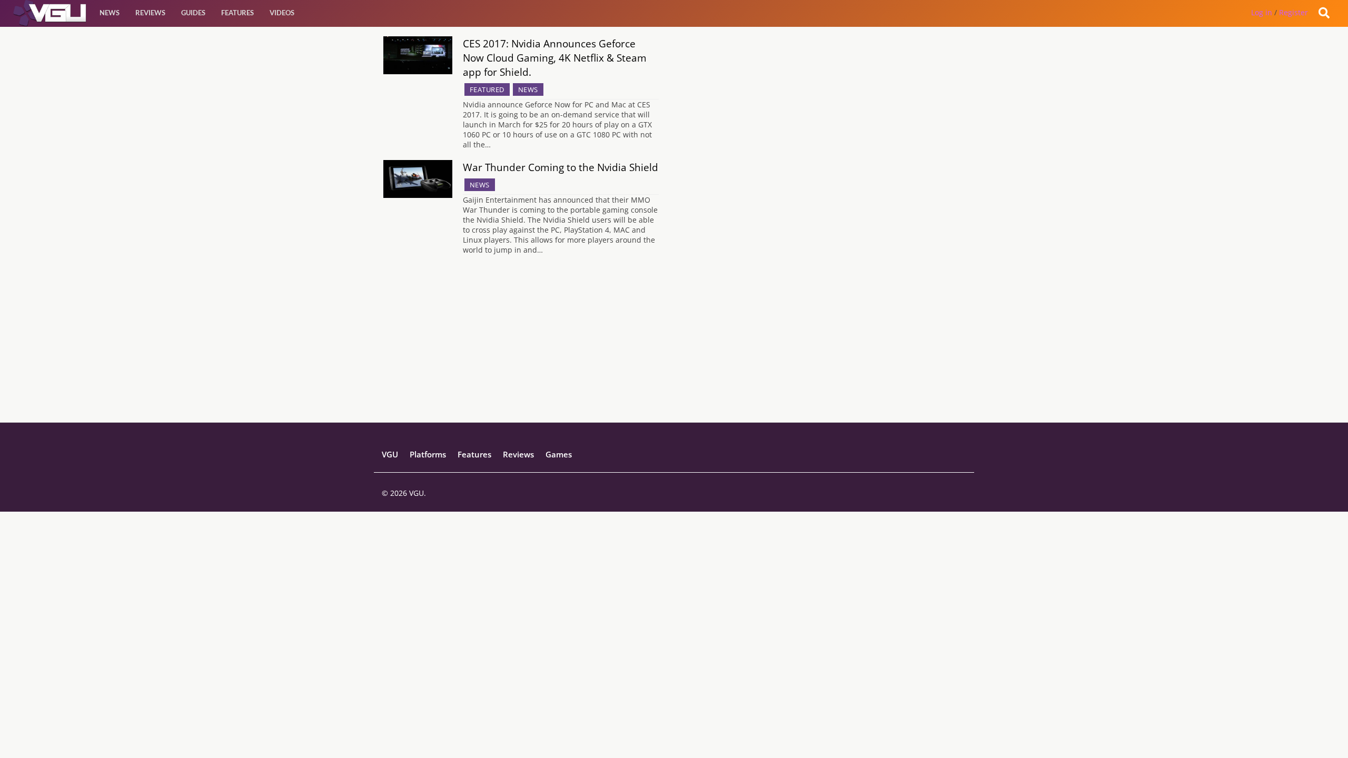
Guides (193, 12)
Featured (487, 89)
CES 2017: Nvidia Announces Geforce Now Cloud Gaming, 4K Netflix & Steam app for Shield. (555, 57)
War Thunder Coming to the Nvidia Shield (560, 167)
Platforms (428, 454)
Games (559, 454)
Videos (282, 12)
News (110, 12)
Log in (1261, 12)
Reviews (150, 12)
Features (237, 12)
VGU (390, 454)
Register (1293, 12)
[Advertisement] (674, 348)
